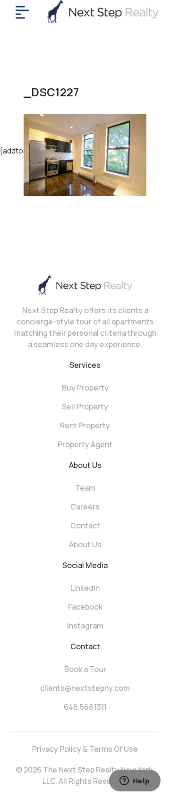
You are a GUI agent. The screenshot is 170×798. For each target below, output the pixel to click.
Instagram (85, 625)
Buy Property (85, 387)
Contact (85, 525)
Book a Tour (85, 669)
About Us (85, 544)
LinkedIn (85, 588)
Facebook (85, 607)
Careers (85, 506)
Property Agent (85, 444)
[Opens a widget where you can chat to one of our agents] (135, 781)
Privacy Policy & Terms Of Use (85, 749)
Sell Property (85, 406)
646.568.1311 (85, 707)
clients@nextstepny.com (85, 688)
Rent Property (85, 425)
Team (85, 488)
